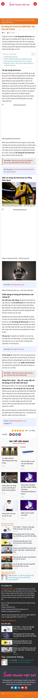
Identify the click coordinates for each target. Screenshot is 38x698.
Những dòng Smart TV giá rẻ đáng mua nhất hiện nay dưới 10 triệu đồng (24, 535)
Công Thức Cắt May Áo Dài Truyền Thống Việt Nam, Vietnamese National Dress (28, 489)
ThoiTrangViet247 (7, 20)
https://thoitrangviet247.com (17, 421)
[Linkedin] (19, 688)
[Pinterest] (25, 688)
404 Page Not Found (17, 284)
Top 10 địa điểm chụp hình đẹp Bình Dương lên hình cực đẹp (24, 565)
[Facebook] (12, 688)
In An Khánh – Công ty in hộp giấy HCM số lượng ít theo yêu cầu (23, 528)
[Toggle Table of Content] (32, 54)
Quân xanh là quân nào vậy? (27, 514)
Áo (4, 32)
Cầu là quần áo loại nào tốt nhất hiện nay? (27, 464)
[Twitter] (15, 688)
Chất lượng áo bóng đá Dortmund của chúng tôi (18, 61)
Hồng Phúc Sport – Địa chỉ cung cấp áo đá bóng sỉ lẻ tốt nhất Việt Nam (18, 64)
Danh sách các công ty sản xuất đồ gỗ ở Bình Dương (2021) (9, 488)
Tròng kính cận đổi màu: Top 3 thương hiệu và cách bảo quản (22, 542)
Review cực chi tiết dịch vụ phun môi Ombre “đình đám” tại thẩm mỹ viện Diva (24, 550)
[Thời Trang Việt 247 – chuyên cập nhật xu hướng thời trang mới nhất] (19, 3)
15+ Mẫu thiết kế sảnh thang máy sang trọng (9, 461)
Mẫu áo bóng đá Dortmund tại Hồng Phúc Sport (18, 59)
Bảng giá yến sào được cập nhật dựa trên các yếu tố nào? (24, 558)
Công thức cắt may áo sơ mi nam (8, 515)
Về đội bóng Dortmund (10, 57)
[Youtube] (22, 688)
